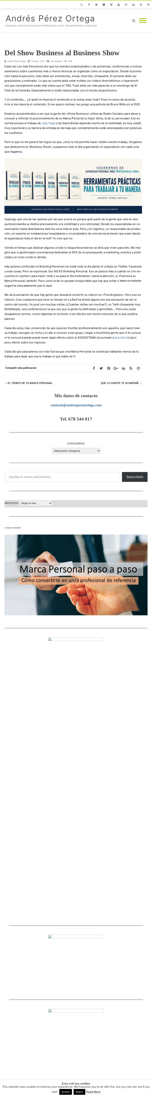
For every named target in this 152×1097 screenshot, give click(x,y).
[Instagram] (126, 5)
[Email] (141, 5)
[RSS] (148, 5)
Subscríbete (134, 477)
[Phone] (81, 5)
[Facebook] (89, 5)
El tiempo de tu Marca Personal (28, 383)
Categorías (76, 443)
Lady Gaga (48, 123)
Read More (93, 1091)
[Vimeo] (111, 5)
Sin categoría (56, 61)
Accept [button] (66, 1091)
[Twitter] (96, 5)
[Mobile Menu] (142, 20)
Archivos (11, 503)
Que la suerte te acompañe (121, 383)
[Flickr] (104, 5)
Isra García (122, 337)
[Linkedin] (133, 5)
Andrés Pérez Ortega (50, 18)
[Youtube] (118, 5)
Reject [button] (79, 1091)
